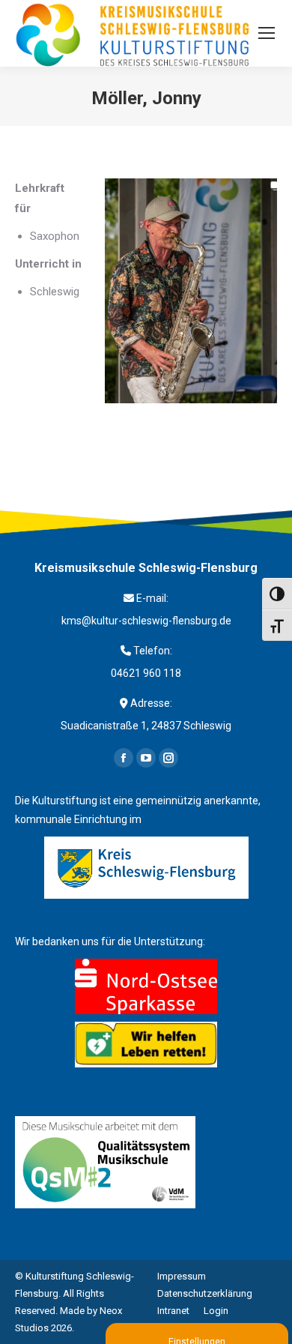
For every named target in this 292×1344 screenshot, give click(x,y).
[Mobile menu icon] (266, 32)
